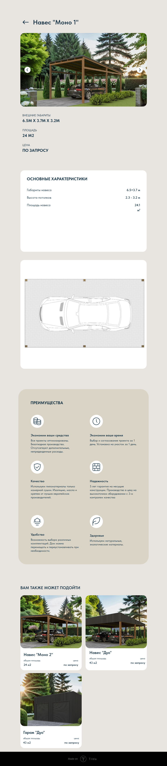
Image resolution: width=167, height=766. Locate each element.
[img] (25, 22)
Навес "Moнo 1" (55, 22)
